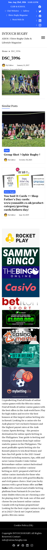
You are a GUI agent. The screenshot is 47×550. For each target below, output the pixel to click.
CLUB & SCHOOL (18, 6)
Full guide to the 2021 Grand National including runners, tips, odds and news (23, 457)
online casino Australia (14, 474)
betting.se (7, 470)
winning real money (12, 440)
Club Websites (13, 11)
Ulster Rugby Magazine (18, 15)
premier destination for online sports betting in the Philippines (22, 434)
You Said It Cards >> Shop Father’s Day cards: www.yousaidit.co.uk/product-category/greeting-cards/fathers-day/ (24, 202)
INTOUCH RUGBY (15, 33)
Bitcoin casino (32, 403)
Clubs (7, 150)
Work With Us (18, 19)
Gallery (26, 11)
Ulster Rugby (10, 192)
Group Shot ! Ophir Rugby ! (22, 154)
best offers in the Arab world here (23, 410)
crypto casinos (30, 508)
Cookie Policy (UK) (23, 525)
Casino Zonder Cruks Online (22, 460)
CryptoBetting (9, 400)
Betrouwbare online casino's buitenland (22, 464)
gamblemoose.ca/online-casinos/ (19, 467)
